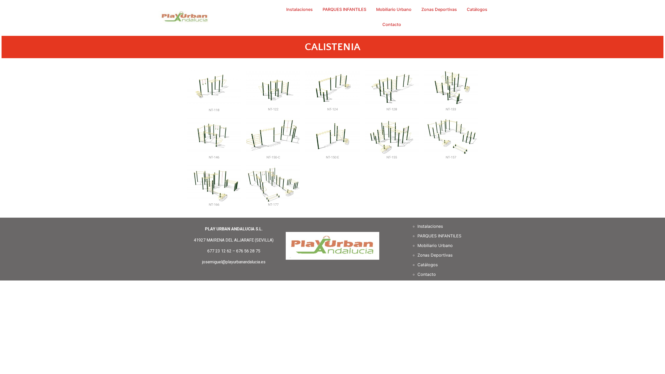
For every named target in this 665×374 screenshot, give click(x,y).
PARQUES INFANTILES (344, 9)
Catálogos (477, 9)
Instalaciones (299, 9)
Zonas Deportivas (439, 9)
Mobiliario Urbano (393, 9)
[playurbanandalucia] (185, 17)
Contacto (391, 24)
